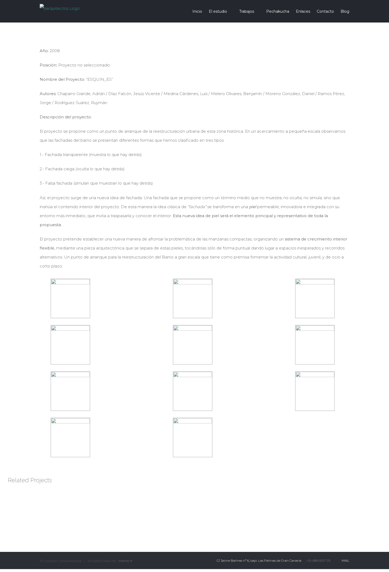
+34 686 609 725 (318, 560)
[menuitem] (200, 11)
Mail (344, 560)
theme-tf (125, 561)
